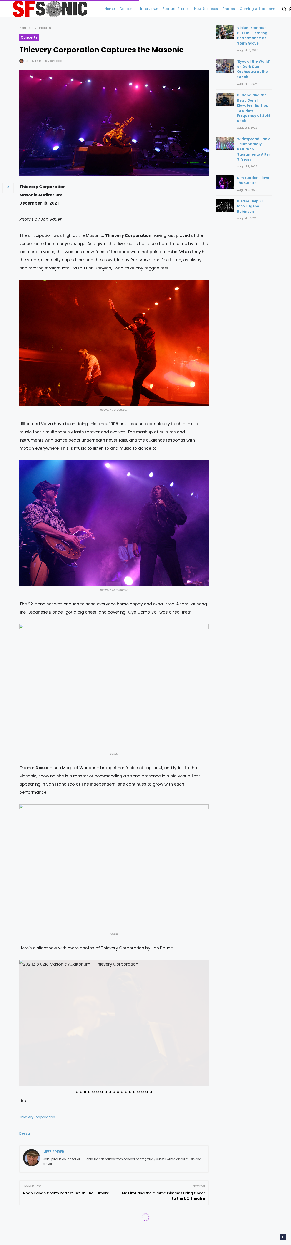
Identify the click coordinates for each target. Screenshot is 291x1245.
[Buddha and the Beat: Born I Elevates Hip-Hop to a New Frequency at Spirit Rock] (225, 99)
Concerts (43, 27)
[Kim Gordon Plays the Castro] (225, 182)
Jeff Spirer (33, 61)
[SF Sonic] (52, 8)
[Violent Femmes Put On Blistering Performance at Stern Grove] (225, 32)
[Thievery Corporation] (114, 343)
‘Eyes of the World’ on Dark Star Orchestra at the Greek (253, 69)
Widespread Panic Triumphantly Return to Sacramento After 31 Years (254, 149)
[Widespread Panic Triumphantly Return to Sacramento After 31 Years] (225, 143)
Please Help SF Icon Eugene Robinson (250, 206)
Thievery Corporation (37, 1117)
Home (24, 27)
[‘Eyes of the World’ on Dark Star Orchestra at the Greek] (225, 66)
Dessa (24, 1133)
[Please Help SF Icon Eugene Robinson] (225, 205)
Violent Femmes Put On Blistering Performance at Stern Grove (252, 35)
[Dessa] (114, 687)
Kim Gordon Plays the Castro (253, 180)
